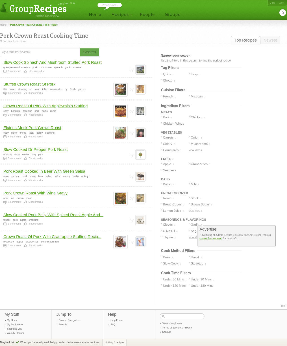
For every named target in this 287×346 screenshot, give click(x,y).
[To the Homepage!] (38, 10)
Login (281, 2)
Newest (270, 40)
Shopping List (14, 328)
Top (283, 305)
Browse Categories (69, 320)
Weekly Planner (15, 333)
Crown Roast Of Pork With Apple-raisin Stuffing (45, 106)
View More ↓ (195, 150)
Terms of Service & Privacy (177, 327)
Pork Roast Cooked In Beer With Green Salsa (44, 171)
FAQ (113, 324)
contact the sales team (211, 238)
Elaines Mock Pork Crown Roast (32, 128)
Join (272, 2)
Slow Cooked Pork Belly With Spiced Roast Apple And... (53, 215)
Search (63, 324)
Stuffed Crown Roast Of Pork (29, 84)
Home (3, 24)
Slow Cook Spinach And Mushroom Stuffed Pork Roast (52, 62)
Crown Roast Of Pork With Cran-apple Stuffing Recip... (52, 236)
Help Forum (117, 320)
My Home (12, 320)
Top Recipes (246, 40)
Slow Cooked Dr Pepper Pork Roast (35, 149)
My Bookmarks (15, 324)
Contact (166, 332)
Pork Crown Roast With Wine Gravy (35, 193)
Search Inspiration (172, 323)
